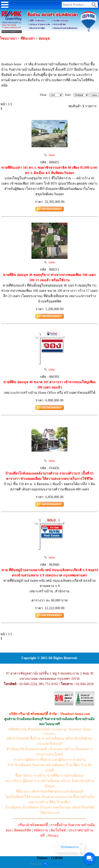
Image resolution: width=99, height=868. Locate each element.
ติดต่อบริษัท (22, 830)
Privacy (53, 835)
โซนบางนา (8, 38)
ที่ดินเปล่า (28, 38)
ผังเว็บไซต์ (58, 830)
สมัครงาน (41, 830)
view (51, 155)
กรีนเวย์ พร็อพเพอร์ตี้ (33, 825)
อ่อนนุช (44, 38)
